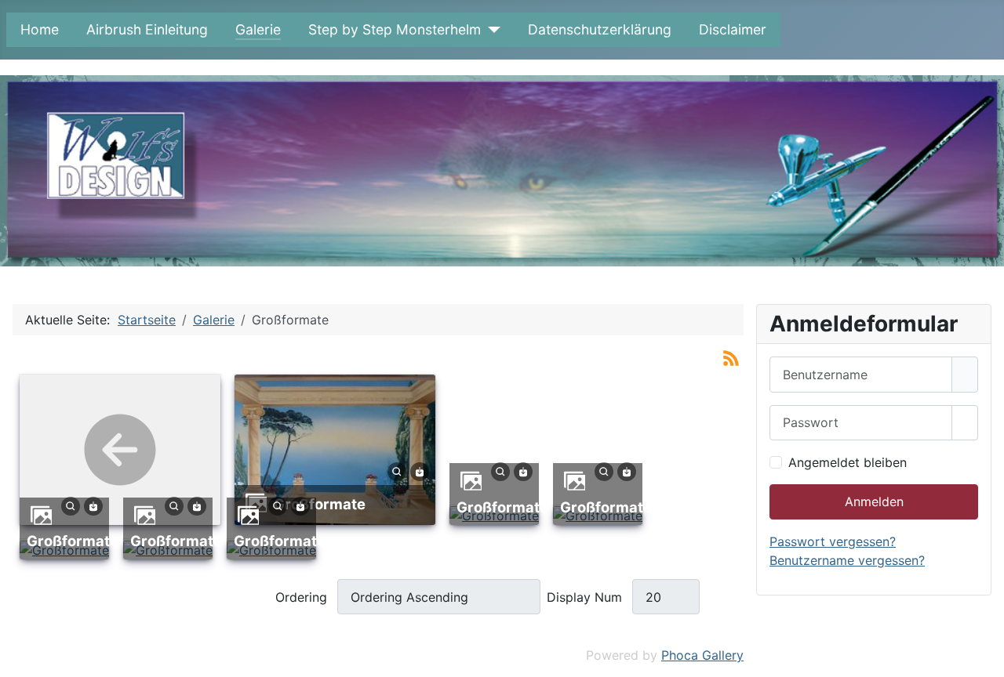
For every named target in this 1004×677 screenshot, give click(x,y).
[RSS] (731, 357)
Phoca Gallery (702, 655)
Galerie (258, 29)
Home (39, 29)
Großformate (320, 503)
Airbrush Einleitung (147, 29)
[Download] (419, 471)
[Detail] (396, 471)
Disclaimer (732, 29)
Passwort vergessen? (832, 541)
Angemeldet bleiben (847, 462)
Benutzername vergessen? (847, 560)
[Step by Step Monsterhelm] (490, 30)
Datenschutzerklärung (599, 29)
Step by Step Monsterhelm (394, 29)
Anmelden (874, 501)
